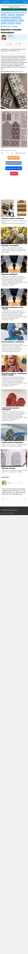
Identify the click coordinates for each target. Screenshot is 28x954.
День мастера (19, 14)
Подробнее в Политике (14, 6)
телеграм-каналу (19, 71)
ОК (14, 9)
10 (4, 153)
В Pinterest (14, 173)
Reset (20, 44)
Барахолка (3, 14)
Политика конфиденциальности (9, 510)
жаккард (14, 150)
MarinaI (9, 483)
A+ (16, 44)
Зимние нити (16, 12)
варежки (3, 150)
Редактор (11, 35)
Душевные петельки (6, 12)
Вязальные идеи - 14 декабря (9, 26)
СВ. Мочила (4, 23)
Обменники (11, 23)
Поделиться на (13, 168)
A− (7, 44)
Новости (21, 20)
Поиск (25, 2)
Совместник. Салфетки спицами (9, 20)
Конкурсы (18, 23)
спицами (8, 150)
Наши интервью (5, 17)
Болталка (23, 12)
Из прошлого (11, 14)
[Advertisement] (14, 187)
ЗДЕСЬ (18, 50)
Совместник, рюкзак (16, 17)
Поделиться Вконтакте (13, 163)
